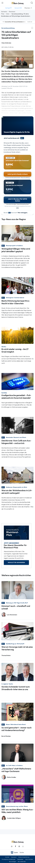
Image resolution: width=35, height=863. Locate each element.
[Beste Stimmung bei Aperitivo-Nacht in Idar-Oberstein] (17, 285)
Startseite (4, 11)
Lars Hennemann (12, 615)
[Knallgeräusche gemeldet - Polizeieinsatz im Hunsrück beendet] (17, 381)
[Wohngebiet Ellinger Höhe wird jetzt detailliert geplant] (17, 233)
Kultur (8, 14)
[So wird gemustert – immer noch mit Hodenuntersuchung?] (17, 712)
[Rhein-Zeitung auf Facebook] (15, 846)
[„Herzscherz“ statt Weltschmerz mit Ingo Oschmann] (17, 753)
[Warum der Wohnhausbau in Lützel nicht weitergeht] (17, 475)
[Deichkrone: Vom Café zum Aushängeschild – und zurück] (17, 425)
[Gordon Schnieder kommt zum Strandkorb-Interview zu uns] (17, 672)
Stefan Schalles (11, 777)
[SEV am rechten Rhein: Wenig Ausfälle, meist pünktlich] (17, 793)
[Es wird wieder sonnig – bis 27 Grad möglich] (17, 335)
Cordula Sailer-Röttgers (14, 818)
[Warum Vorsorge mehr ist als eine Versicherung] (17, 631)
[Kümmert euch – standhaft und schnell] (17, 590)
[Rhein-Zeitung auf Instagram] (19, 846)
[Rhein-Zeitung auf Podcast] (23, 846)
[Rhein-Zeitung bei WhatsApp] (12, 846)
